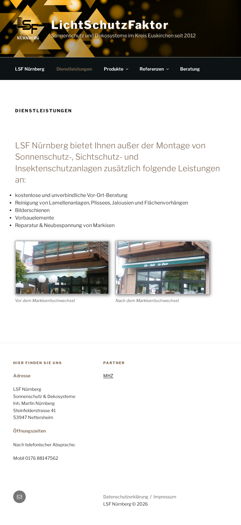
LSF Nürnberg (30, 69)
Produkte (113, 69)
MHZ (108, 375)
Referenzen (152, 69)
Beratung (190, 69)
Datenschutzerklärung (125, 496)
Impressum (164, 496)
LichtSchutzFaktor (110, 25)
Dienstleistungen (74, 69)
